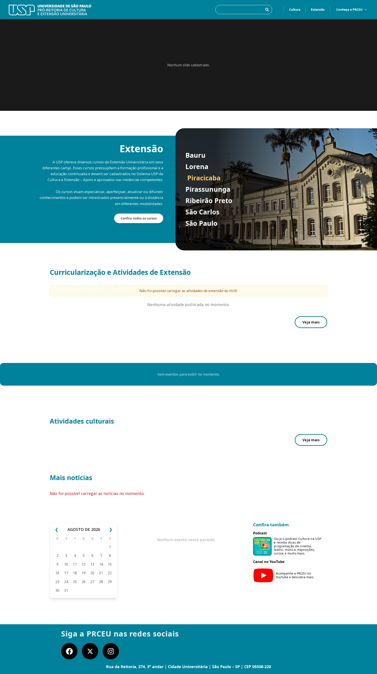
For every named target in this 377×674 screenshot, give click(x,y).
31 (66, 590)
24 (66, 581)
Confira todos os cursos (139, 218)
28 (101, 581)
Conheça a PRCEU (349, 9)
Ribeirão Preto (208, 201)
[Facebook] (69, 651)
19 (84, 573)
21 (101, 573)
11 (75, 564)
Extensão (318, 9)
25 (75, 581)
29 (110, 581)
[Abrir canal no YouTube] (263, 575)
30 (57, 590)
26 (84, 581)
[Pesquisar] (267, 10)
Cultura (294, 9)
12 (84, 564)
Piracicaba (204, 178)
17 (66, 573)
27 (92, 581)
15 (110, 564)
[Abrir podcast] (262, 546)
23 (57, 581)
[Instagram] (111, 651)
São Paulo (201, 223)
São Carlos (202, 212)
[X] (90, 651)
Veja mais (311, 322)
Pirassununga (207, 189)
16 (57, 573)
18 (75, 573)
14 (101, 564)
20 (92, 573)
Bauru (195, 155)
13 (92, 564)
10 (66, 564)
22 (110, 573)
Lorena (196, 167)
